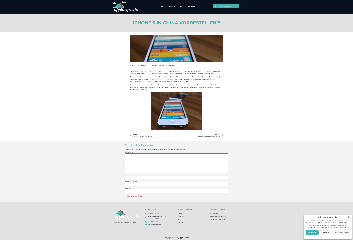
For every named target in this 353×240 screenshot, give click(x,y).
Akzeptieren (312, 232)
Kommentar (129, 152)
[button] (349, 217)
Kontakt (191, 7)
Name (127, 175)
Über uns (171, 7)
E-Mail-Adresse (131, 181)
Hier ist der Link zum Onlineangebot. (161, 79)
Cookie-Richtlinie (318, 237)
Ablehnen (326, 232)
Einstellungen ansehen (342, 232)
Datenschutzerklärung (329, 237)
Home (162, 7)
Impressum (339, 237)
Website (128, 188)
